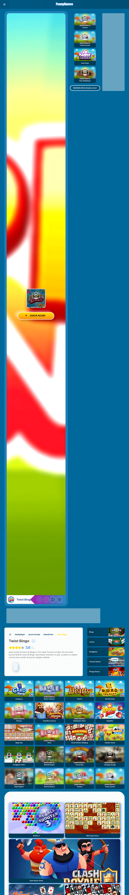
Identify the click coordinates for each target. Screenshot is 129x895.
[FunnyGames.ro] (10, 634)
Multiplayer (20, 634)
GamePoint (48, 634)
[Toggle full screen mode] (59, 599)
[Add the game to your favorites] (33, 641)
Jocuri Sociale (34, 634)
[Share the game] (53, 599)
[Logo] (64, 4)
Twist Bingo (62, 634)
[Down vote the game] (46, 599)
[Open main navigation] (4, 4)
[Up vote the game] (39, 599)
